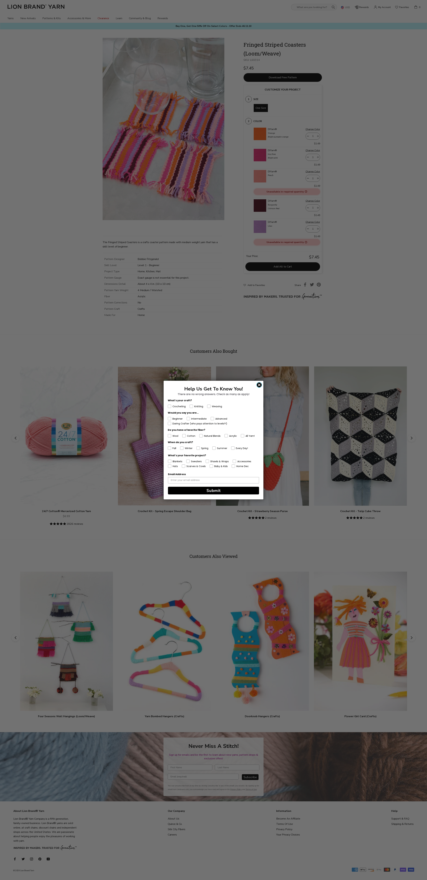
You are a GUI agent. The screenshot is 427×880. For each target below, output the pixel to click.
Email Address (177, 474)
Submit (213, 490)
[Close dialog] (259, 385)
